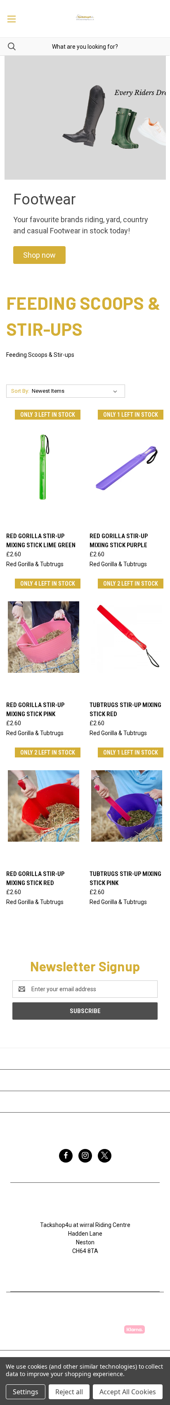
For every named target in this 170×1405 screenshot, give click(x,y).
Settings (25, 1391)
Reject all (69, 1391)
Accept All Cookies (127, 1391)
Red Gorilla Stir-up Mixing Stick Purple (119, 540)
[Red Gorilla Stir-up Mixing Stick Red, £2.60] (43, 806)
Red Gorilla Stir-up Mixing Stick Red (35, 878)
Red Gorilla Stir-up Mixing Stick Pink (35, 709)
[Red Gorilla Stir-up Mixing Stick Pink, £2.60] (43, 637)
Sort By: (20, 391)
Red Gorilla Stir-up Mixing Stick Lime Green (41, 540)
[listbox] (76, 391)
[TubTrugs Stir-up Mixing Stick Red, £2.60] (127, 637)
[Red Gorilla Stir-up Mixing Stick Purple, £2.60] (127, 468)
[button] (39, 255)
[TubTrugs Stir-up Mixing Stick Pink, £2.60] (127, 806)
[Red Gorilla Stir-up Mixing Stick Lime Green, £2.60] (43, 468)
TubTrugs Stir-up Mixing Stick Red (125, 709)
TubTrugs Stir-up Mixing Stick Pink (125, 878)
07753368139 (89, 1268)
